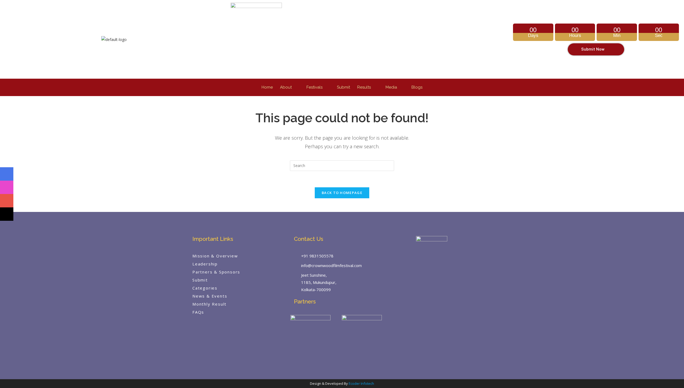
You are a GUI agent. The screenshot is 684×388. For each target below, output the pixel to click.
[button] (290, 87)
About (286, 87)
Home (267, 87)
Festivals (314, 87)
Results (364, 87)
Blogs (416, 87)
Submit (343, 87)
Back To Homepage (342, 192)
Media (391, 87)
